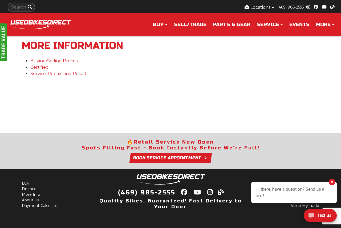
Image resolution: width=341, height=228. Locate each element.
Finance (29, 188)
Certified (39, 67)
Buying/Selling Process (54, 60)
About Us (30, 200)
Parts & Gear (231, 24)
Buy (25, 183)
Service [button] (268, 24)
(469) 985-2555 (290, 7)
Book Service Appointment (167, 157)
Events (299, 24)
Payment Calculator (40, 205)
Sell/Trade (190, 24)
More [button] (323, 24)
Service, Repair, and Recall (58, 73)
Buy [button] (158, 24)
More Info (31, 194)
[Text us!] (320, 217)
